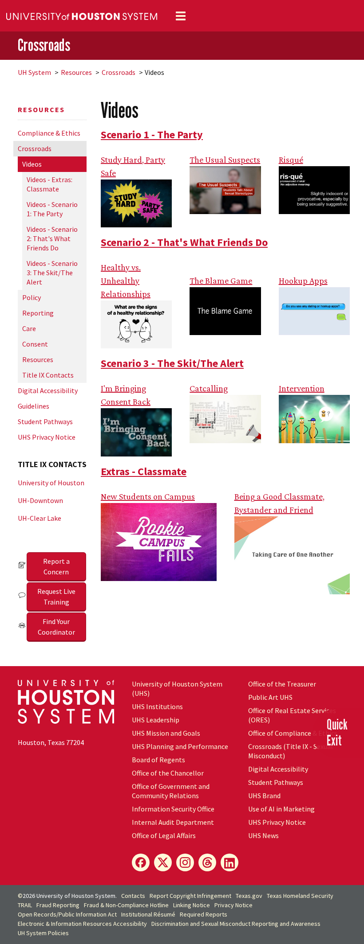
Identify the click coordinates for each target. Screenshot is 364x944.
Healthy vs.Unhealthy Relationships (125, 280)
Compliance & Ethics (49, 133)
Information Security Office (173, 808)
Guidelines (33, 406)
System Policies (43, 933)
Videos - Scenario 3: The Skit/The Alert (52, 272)
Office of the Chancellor (168, 772)
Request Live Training (56, 596)
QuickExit (337, 732)
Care (29, 328)
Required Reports (203, 914)
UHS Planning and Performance (180, 746)
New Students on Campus (148, 496)
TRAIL (25, 905)
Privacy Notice (233, 905)
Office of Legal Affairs (164, 835)
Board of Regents (158, 759)
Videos (32, 164)
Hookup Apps (303, 280)
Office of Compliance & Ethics (292, 733)
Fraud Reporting (57, 905)
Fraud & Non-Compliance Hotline (126, 905)
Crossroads (44, 45)
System (34, 72)
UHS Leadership (155, 719)
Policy (31, 297)
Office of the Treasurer (282, 683)
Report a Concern (56, 566)
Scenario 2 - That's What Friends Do (184, 242)
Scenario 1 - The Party (152, 134)
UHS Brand (264, 795)
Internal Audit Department (173, 822)
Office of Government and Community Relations (171, 791)
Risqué (291, 159)
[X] (163, 862)
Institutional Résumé (148, 914)
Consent (35, 343)
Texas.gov (249, 896)
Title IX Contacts (48, 375)
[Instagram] (185, 862)
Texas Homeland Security (300, 896)
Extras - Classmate (143, 471)
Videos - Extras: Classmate (49, 184)
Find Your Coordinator (56, 626)
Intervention (301, 388)
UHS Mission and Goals (166, 733)
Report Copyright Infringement (190, 896)
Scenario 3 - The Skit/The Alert (172, 363)
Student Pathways (45, 421)
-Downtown (40, 500)
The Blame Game (221, 280)
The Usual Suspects (225, 159)
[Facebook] (141, 862)
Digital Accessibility (48, 390)
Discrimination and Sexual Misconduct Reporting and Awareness (235, 924)
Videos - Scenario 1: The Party (52, 209)
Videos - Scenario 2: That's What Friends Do (52, 238)
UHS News (263, 835)
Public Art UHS (270, 697)
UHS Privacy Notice (46, 437)
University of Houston (51, 482)
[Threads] (207, 862)
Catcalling (209, 388)
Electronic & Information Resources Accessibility (82, 924)
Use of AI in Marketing (281, 808)
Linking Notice (191, 905)
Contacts (133, 896)
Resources (76, 72)
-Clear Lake (39, 518)
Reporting (38, 312)
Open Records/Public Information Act (67, 914)
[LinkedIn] (229, 862)
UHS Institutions (157, 706)
